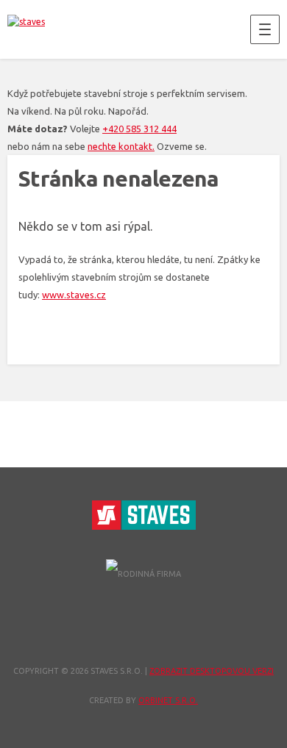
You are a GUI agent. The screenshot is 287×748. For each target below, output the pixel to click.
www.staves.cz (74, 295)
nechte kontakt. (121, 146)
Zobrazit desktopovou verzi (211, 670)
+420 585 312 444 (139, 128)
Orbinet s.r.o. (168, 700)
